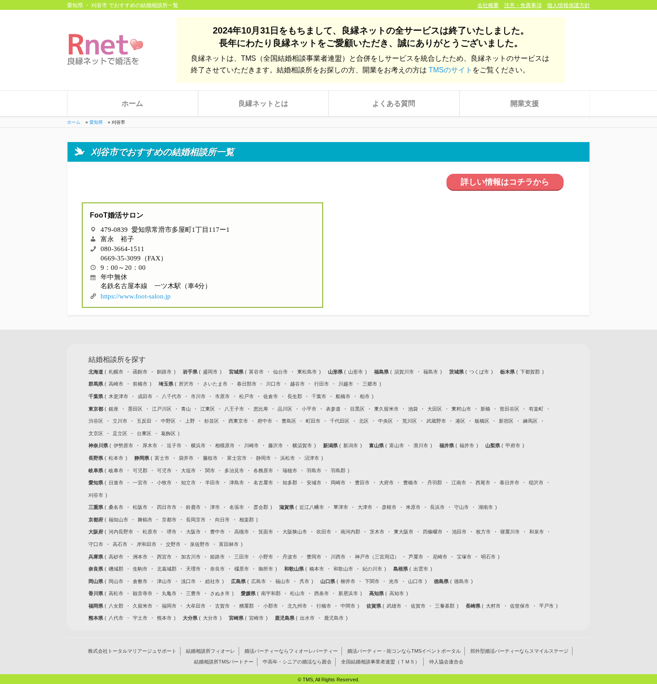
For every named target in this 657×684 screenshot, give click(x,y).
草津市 (340, 507)
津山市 (164, 581)
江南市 (458, 482)
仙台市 (280, 371)
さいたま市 (215, 383)
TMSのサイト (450, 70)
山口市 (415, 581)
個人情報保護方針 (568, 5)
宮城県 (237, 371)
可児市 (164, 470)
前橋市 (140, 383)
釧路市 (164, 371)
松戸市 (246, 396)
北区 (364, 421)
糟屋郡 (246, 605)
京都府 (96, 519)
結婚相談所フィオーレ (210, 651)
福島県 (382, 371)
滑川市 (420, 445)
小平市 (309, 408)
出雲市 (420, 568)
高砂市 (116, 556)
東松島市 (307, 371)
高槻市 (241, 531)
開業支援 (524, 103)
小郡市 (270, 605)
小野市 (265, 556)
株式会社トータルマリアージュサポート (132, 651)
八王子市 (234, 408)
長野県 (96, 458)
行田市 (321, 383)
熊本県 (96, 618)
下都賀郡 (530, 371)
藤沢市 (275, 445)
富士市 (162, 458)
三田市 (241, 556)
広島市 (258, 581)
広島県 (239, 581)
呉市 (304, 581)
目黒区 (357, 408)
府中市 (264, 421)
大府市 (386, 482)
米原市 (413, 507)
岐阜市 (116, 470)
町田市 (313, 421)
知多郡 (289, 482)
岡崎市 (338, 482)
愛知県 (96, 122)
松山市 (297, 593)
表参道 (333, 408)
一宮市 (140, 482)
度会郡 (260, 507)
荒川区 (409, 421)
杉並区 (211, 421)
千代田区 (340, 421)
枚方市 (483, 531)
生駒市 (140, 568)
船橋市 (343, 396)
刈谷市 (95, 495)
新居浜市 (348, 593)
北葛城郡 (167, 568)
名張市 (236, 507)
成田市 (145, 396)
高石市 (120, 544)
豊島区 (289, 421)
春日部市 (247, 383)
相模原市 (225, 445)
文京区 (95, 433)
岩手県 (191, 371)
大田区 (434, 408)
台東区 (144, 433)
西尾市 (483, 482)
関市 (210, 470)
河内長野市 (121, 531)
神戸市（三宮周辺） (377, 556)
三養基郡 (445, 605)
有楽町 (536, 408)
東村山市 (461, 408)
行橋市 (323, 605)
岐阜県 (96, 470)
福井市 (466, 445)
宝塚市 (464, 556)
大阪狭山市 (294, 531)
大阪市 (193, 531)
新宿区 (506, 421)
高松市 (116, 593)
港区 (460, 421)
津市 (215, 507)
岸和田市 (146, 544)
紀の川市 (372, 568)
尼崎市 (440, 556)
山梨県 (493, 445)
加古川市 (191, 556)
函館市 (140, 371)
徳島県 (442, 581)
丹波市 (289, 556)
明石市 (488, 556)
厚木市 (150, 445)
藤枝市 (210, 458)
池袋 (413, 408)
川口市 (273, 383)
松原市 (150, 531)
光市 (394, 581)
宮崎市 (256, 618)
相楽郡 (246, 519)
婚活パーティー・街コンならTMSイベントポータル (404, 651)
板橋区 (482, 421)
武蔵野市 (436, 421)
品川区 (285, 408)
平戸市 (546, 605)
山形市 (355, 371)
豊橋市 (410, 482)
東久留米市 (386, 408)
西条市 (321, 593)
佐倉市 (270, 396)
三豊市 (193, 593)
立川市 (120, 421)
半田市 (212, 482)
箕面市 (265, 531)
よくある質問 (393, 103)
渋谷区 (95, 421)
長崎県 (474, 605)
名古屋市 (263, 482)
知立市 (188, 482)
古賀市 (222, 605)
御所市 (265, 568)
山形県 (336, 371)
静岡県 (143, 458)
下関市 (372, 581)
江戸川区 (162, 408)
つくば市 (479, 371)
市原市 (222, 396)
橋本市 (316, 568)
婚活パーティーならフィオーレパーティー (291, 651)
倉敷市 (140, 581)
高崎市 (116, 383)
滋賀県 (287, 507)
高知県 (377, 593)
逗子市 (174, 445)
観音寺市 (142, 593)
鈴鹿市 (193, 507)
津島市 (236, 482)
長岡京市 (196, 519)
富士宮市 (237, 458)
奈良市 (217, 568)
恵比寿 (260, 408)
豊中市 (217, 531)
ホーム (132, 103)
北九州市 (297, 605)
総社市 (212, 581)
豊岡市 (314, 556)
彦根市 (389, 507)
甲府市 (512, 445)
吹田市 (323, 531)
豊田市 (362, 482)
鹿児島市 (334, 618)
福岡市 (169, 605)
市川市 (198, 396)
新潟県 (331, 445)
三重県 (96, 507)
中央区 (385, 421)
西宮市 (164, 556)
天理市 (193, 568)
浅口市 (188, 581)
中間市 (348, 605)
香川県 (96, 593)
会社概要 (488, 5)
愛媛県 (249, 593)
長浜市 (437, 507)
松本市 (116, 458)
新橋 (485, 408)
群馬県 (96, 383)
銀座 (113, 408)
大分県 (191, 618)
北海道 (96, 371)
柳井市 (348, 581)
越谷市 (297, 383)
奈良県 (96, 568)
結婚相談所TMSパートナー (223, 662)
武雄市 (394, 605)
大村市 (493, 605)
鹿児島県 (285, 618)
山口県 (328, 581)
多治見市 (234, 470)
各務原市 (263, 470)
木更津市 (118, 396)
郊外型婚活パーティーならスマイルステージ (519, 651)
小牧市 (164, 482)
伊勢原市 (123, 445)
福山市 (282, 581)
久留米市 (142, 605)
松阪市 (140, 507)
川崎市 (251, 445)
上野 (190, 421)
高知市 (396, 593)
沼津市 (311, 458)
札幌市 (116, 371)
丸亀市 (169, 593)
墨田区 (135, 408)
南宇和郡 (271, 593)
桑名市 (116, 507)
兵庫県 (96, 556)
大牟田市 (196, 605)
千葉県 (96, 396)
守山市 (461, 507)
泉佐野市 (200, 544)
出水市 (307, 618)
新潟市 (350, 445)
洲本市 (140, 556)
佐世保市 (520, 605)
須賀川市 (404, 371)
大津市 (365, 507)
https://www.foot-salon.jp (136, 295)
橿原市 (241, 568)
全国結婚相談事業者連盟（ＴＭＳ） (380, 662)
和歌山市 (343, 568)
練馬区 (530, 421)
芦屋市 (416, 556)
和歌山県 (294, 568)
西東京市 (238, 421)
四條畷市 (432, 531)
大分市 (210, 618)
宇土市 (140, 618)
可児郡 (140, 470)
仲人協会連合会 (446, 662)
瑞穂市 (289, 470)
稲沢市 (536, 482)
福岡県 (96, 605)
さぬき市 (220, 593)
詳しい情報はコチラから (505, 181)
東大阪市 (403, 531)
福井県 (447, 445)
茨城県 (457, 371)
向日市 (222, 519)
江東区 (207, 408)
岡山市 (116, 581)
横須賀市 (302, 445)
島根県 (401, 568)
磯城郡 (116, 568)
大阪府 (96, 531)
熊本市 (164, 618)
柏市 (365, 396)
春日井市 (509, 482)
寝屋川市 (510, 531)
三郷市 (369, 383)
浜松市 (287, 458)
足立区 (120, 433)
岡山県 (96, 581)
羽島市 (314, 470)
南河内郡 (350, 531)
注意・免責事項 (523, 5)
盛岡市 (210, 371)
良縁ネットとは (263, 103)
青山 (186, 408)
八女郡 (116, 605)
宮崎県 (237, 618)
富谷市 (256, 371)
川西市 (338, 556)
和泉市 (536, 531)
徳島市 (461, 581)
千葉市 (319, 396)
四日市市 (167, 507)
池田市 (459, 531)
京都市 (169, 519)
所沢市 (186, 383)
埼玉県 (167, 383)
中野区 (168, 421)
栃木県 (508, 371)
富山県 (377, 445)
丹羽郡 (434, 482)
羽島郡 (338, 470)
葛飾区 (168, 433)
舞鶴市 (145, 519)
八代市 (116, 618)
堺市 (172, 531)
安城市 (314, 482)
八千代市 (171, 396)
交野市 (173, 544)
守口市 (95, 544)
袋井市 (186, 458)
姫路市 (217, 556)
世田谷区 (509, 408)
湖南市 (485, 507)
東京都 (96, 408)
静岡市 (263, 458)
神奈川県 (99, 445)
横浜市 (198, 445)
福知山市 (118, 519)
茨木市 (377, 531)
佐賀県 (374, 605)
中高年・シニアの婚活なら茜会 (297, 662)
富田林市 (229, 544)
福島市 (430, 371)
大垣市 (188, 470)
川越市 (345, 383)
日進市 (116, 482)
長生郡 (294, 396)
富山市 (396, 445)
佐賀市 (418, 605)
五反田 (144, 421)
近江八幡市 (311, 507)
